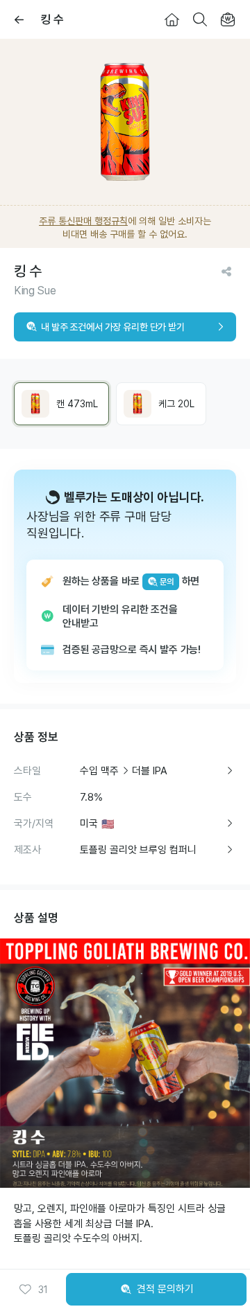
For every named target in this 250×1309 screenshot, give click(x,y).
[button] (33, 1290)
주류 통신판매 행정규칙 (83, 220)
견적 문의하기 (165, 1289)
